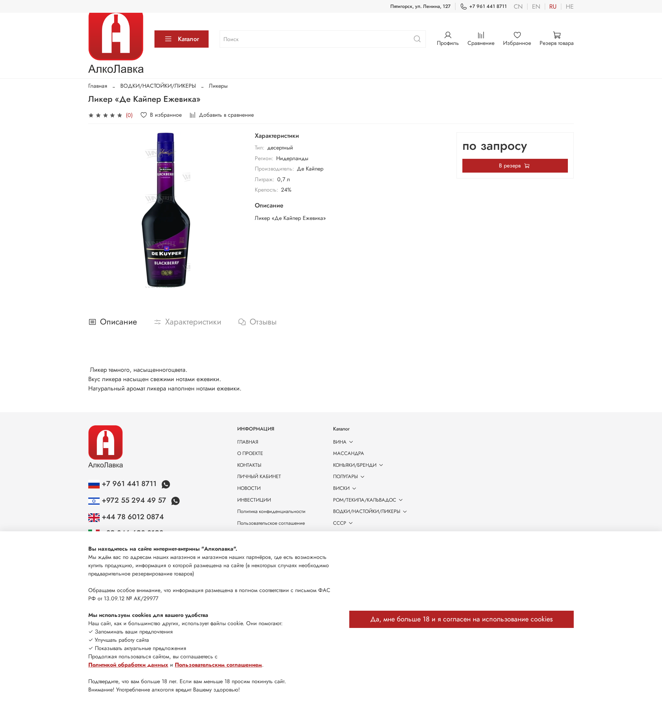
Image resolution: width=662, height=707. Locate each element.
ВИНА (340, 441)
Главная (97, 86)
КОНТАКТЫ (249, 465)
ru (552, 6)
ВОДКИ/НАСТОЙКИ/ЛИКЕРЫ (158, 86)
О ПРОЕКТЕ (250, 453)
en (536, 6)
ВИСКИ (341, 488)
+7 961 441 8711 (488, 6)
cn (518, 6)
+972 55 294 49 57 (134, 500)
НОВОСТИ (249, 488)
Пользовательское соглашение (271, 523)
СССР (339, 523)
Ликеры (218, 86)
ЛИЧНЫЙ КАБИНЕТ (259, 476)
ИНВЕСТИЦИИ (254, 499)
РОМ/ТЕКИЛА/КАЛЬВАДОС (364, 499)
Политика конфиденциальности (271, 511)
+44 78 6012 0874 (132, 517)
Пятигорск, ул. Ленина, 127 (420, 6)
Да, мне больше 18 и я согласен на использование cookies (461, 619)
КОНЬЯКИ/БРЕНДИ (355, 465)
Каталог (188, 39)
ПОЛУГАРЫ (345, 476)
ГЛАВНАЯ (247, 441)
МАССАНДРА (348, 453)
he (570, 6)
